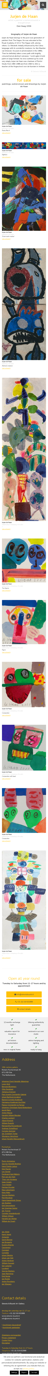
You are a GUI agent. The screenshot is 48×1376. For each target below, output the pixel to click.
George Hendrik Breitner (11, 1164)
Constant (5, 1250)
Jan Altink (5, 1232)
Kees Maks (6, 1192)
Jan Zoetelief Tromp (9, 1134)
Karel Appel (6, 1234)
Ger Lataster (7, 1266)
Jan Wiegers (6, 1284)
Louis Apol (6, 1084)
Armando (5, 1237)
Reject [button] (24, 1372)
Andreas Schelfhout (10, 1128)
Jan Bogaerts (7, 1242)
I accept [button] (34, 1372)
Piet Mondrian (7, 1198)
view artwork (6, 133)
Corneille (5, 1253)
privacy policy (28, 1368)
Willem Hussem (8, 1263)
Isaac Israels (7, 1182)
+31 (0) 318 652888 (25, 1002)
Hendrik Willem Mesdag (11, 1115)
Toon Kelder (6, 1185)
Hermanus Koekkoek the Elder (13, 1102)
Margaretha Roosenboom (12, 1126)
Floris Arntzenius (8, 1161)
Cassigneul (6, 1247)
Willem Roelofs (8, 1123)
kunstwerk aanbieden (11, 1327)
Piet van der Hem (8, 1177)
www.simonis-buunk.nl (11, 1316)
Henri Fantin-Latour (9, 1166)
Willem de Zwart (8, 1221)
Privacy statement (9, 1338)
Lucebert (5, 1268)
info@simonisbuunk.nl (25, 994)
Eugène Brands (8, 1245)
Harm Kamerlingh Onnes (11, 1200)
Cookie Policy (7, 1340)
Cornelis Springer (8, 1131)
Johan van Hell (7, 1258)
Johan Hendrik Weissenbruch (13, 1139)
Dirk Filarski (6, 1169)
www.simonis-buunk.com (11, 1353)
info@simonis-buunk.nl (11, 1318)
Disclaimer (6, 1343)
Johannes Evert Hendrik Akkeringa (15, 1081)
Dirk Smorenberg (8, 1205)
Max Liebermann (8, 1190)
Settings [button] (14, 1372)
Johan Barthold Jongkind (11, 1097)
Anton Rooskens (8, 1281)
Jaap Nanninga (7, 1273)
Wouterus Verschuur (10, 1136)
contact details (24, 1009)
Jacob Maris (6, 1110)
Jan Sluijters (6, 1203)
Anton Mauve (7, 1113)
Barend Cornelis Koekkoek (12, 1100)
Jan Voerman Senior (9, 1208)
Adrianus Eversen (9, 1092)
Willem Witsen (8, 1216)
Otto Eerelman (7, 1089)
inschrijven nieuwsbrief (11, 1325)
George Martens (8, 1195)
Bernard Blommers (9, 1086)
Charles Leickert (8, 1118)
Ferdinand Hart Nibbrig (11, 1174)
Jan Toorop (6, 1211)
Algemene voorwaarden (11, 1335)
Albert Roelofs (7, 1120)
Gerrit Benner (7, 1240)
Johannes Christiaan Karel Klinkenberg (17, 1107)
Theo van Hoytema (9, 1179)
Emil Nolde (6, 1276)
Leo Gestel (6, 1171)
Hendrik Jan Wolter (9, 1218)
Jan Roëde (6, 1279)
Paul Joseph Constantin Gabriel (14, 1094)
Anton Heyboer (8, 1260)
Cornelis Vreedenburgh (11, 1213)
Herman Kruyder (8, 1187)
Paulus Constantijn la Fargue (13, 1105)
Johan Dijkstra (7, 1255)
